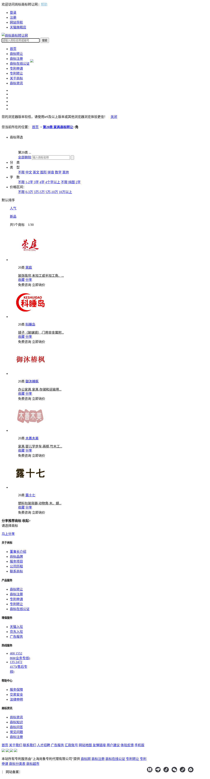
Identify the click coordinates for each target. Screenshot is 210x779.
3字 (36, 182)
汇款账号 (71, 745)
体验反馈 (127, 745)
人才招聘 (43, 745)
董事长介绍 (18, 551)
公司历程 (16, 566)
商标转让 (16, 53)
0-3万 (29, 192)
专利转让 (16, 73)
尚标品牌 (16, 556)
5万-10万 (52, 192)
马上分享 (8, 534)
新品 (13, 216)
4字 (42, 182)
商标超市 (32, 763)
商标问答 (16, 727)
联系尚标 (16, 571)
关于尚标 (16, 78)
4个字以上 (52, 182)
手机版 (139, 745)
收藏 (21, 280)
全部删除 (24, 157)
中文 (28, 172)
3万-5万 (39, 192)
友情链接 (99, 745)
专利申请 (16, 68)
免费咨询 (24, 285)
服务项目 (16, 561)
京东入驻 (16, 631)
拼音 (51, 172)
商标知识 (16, 722)
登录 (13, 12)
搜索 (44, 40)
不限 (21, 172)
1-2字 (29, 182)
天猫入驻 (16, 627)
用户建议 (113, 745)
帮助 (44, 4)
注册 (13, 17)
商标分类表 (17, 763)
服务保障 (16, 689)
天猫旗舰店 (18, 27)
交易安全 (16, 694)
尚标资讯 (16, 717)
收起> (26, 520)
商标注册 (16, 58)
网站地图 (85, 745)
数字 (58, 172)
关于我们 (15, 745)
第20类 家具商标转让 (58, 127)
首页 (13, 49)
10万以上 (65, 192)
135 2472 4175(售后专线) (18, 666)
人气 (13, 208)
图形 (43, 172)
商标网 (86, 759)
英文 (36, 172)
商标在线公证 (20, 63)
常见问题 (16, 732)
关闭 (114, 117)
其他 (65, 172)
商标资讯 (16, 83)
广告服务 (16, 636)
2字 (78, 182)
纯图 (71, 182)
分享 (28, 280)
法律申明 (16, 699)
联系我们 (29, 745)
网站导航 (16, 22)
